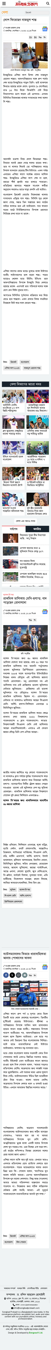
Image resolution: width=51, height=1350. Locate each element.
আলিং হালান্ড (25, 895)
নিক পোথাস (21, 1242)
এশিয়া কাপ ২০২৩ (12, 368)
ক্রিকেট (13, 362)
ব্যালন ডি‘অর (25, 889)
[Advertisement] (25, 130)
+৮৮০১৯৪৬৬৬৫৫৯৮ (29, 1305)
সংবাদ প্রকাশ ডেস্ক (12, 27)
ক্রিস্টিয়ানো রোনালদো (13, 901)
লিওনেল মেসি (10, 895)
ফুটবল (13, 889)
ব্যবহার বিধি (21, 1288)
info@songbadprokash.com (27, 1308)
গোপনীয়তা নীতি (33, 1288)
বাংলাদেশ (25, 362)
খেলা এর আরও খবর (25, 521)
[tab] (14, 529)
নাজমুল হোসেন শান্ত (32, 368)
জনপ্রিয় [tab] (37, 529)
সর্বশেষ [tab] (13, 529)
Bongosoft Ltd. (36, 1333)
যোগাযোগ (44, 1288)
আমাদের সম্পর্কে (9, 1288)
